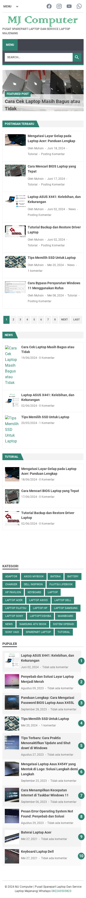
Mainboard (65, 616)
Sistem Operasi (63, 624)
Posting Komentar (53, 154)
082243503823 (61, 891)
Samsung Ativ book (32, 624)
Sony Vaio (12, 632)
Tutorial (33, 154)
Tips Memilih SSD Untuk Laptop (52, 258)
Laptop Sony (14, 616)
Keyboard (34, 592)
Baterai (55, 576)
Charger (11, 584)
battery (73, 576)
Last (76, 319)
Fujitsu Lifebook (61, 584)
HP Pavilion (13, 592)
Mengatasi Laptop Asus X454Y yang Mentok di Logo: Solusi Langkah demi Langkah (49, 769)
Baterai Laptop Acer (36, 832)
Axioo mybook (34, 576)
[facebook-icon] (49, 7)
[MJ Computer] (43, 21)
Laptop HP (40, 608)
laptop (53, 592)
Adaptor (11, 576)
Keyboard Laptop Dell (37, 851)
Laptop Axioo (38, 600)
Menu (10, 44)
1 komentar (35, 270)
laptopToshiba (40, 616)
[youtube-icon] (69, 7)
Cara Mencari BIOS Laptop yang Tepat (50, 491)
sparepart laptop (38, 632)
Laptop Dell (62, 600)
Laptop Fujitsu (15, 608)
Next (64, 319)
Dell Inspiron (33, 584)
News (72, 209)
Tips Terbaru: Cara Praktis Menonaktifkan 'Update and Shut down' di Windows (45, 743)
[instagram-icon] (59, 7)
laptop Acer (13, 600)
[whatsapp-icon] (79, 7)
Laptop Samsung (66, 608)
